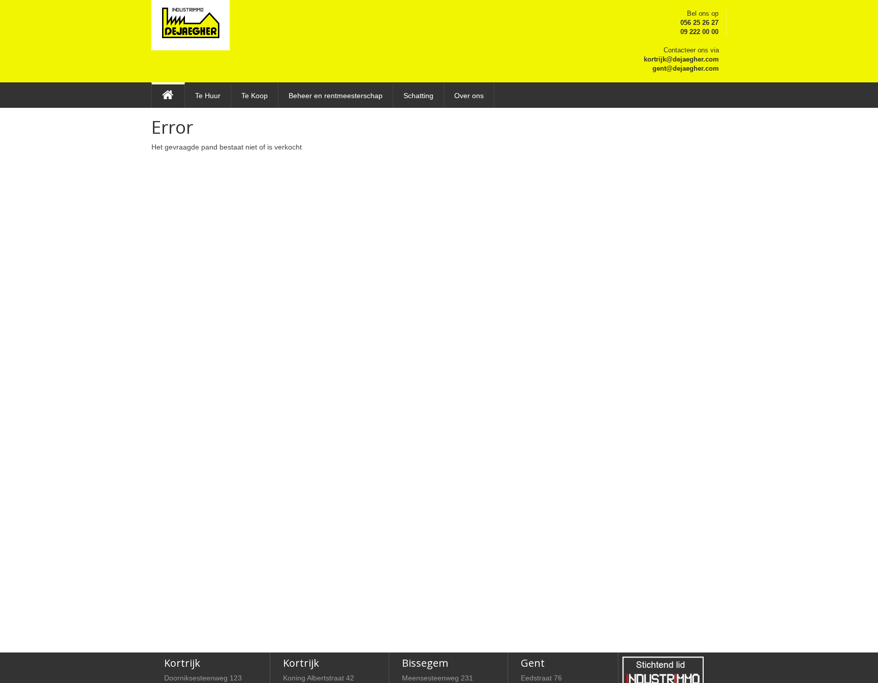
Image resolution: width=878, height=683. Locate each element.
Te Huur (208, 96)
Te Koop (254, 96)
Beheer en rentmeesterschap (336, 96)
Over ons (469, 96)
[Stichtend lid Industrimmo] (663, 672)
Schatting (418, 96)
